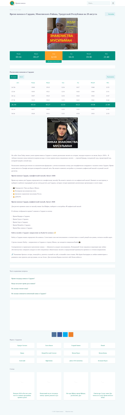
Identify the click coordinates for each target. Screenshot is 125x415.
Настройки (111, 14)
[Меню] (113, 3)
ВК (54, 334)
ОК (71, 334)
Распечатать (110, 77)
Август (21, 76)
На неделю (13, 76)
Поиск (108, 3)
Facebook (59, 334)
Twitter (65, 334)
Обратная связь (69, 411)
